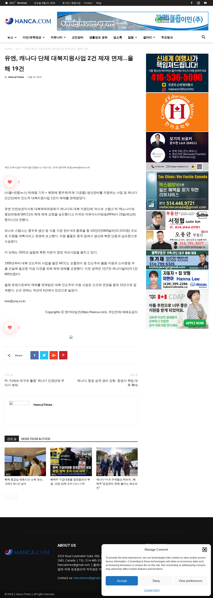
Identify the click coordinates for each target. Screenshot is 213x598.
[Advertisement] (177, 365)
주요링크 (167, 37)
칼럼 (131, 37)
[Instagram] (198, 3)
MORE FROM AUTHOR (35, 439)
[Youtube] (205, 3)
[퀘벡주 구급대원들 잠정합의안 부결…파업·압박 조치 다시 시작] (71, 462)
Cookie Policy (152, 590)
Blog (98, 2)
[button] (205, 549)
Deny (156, 581)
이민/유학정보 (32, 37)
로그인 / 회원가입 (71, 2)
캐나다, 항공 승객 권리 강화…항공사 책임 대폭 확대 (107, 383)
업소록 (117, 37)
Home (8, 49)
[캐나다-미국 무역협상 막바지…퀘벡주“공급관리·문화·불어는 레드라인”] (117, 462)
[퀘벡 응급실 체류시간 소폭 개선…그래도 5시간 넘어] (25, 462)
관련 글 (11, 439)
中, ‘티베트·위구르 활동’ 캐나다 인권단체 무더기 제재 (34, 383)
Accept (122, 581)
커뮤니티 (56, 37)
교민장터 (77, 37)
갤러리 (147, 37)
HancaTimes (16, 76)
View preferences (190, 581)
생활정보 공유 (98, 37)
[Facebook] (191, 3)
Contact (88, 2)
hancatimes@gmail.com (90, 578)
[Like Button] (10, 182)
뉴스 (10, 37)
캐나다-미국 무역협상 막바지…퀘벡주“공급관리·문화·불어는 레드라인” (116, 483)
